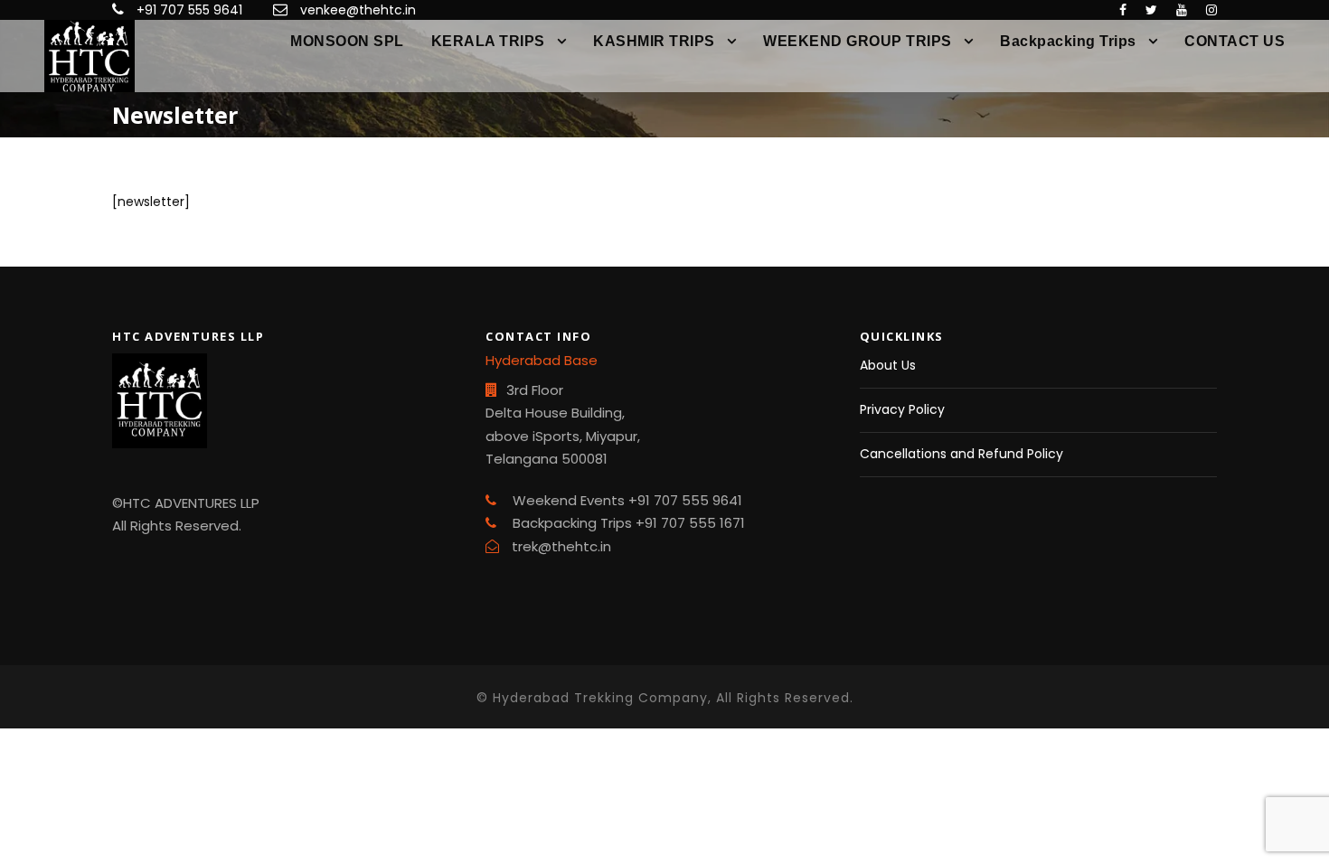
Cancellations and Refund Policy (961, 454)
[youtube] (1181, 10)
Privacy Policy (902, 409)
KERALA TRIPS (488, 41)
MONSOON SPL (347, 41)
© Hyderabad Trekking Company (592, 698)
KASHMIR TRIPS (654, 41)
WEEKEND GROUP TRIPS (857, 41)
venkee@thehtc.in (358, 10)
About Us (888, 365)
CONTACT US (1234, 41)
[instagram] (1211, 10)
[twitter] (1151, 10)
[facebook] (1122, 10)
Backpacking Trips (1068, 41)
